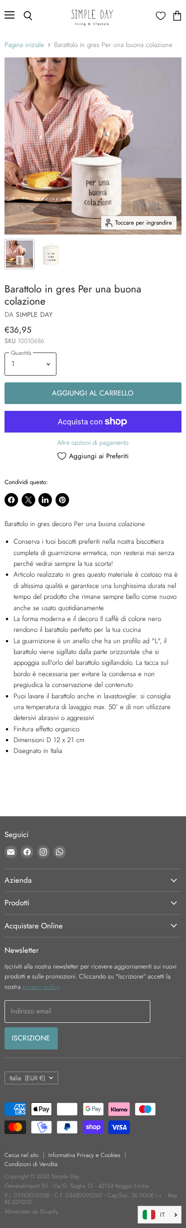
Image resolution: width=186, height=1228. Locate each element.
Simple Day (34, 315)
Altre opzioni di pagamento (93, 442)
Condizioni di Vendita (31, 1164)
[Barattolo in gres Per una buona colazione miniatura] (19, 254)
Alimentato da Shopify (31, 1211)
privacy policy (41, 986)
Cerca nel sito (21, 1155)
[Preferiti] (160, 15)
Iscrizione (31, 1038)
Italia (27, 1077)
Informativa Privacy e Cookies (84, 1155)
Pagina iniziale (24, 45)
